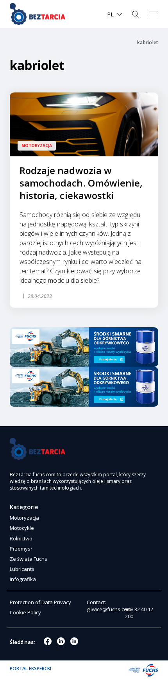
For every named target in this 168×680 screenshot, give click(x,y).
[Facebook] (47, 641)
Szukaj (136, 14)
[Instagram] (61, 641)
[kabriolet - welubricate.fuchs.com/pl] (37, 14)
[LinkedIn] (74, 641)
